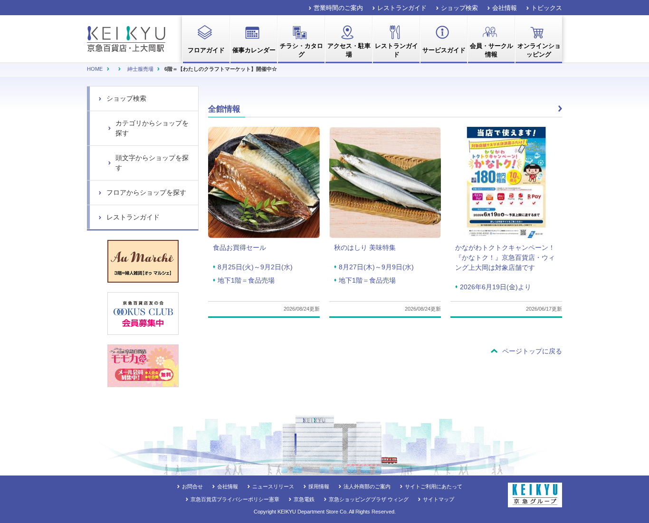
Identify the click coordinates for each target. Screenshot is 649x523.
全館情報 (224, 109)
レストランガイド (402, 7)
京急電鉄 (304, 499)
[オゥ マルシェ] (143, 261)
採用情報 (318, 486)
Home (95, 69)
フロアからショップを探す (146, 192)
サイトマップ (438, 499)
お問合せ (192, 486)
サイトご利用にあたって (433, 486)
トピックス (546, 7)
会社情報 (504, 7)
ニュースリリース (273, 486)
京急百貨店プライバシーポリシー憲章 (235, 499)
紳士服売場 (140, 69)
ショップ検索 (459, 7)
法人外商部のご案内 (367, 486)
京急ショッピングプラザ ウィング (369, 499)
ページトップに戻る (532, 351)
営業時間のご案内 (338, 7)
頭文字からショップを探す (152, 162)
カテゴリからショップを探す (152, 128)
